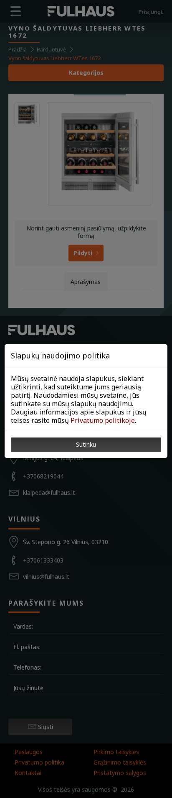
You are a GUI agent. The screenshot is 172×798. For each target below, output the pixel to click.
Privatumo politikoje (103, 420)
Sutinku (86, 444)
